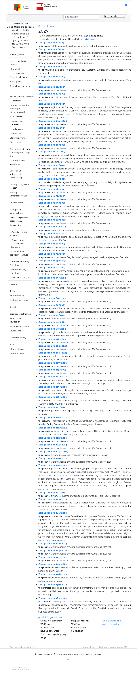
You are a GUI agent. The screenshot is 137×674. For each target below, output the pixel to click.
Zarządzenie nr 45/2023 (52, 233)
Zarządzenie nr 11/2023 (51, 87)
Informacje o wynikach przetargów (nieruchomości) (20, 108)
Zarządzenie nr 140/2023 (52, 499)
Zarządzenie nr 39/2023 (51, 202)
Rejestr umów (16, 331)
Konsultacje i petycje (20, 86)
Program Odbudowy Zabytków (19, 263)
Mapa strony (89, 647)
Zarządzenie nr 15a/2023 (52, 121)
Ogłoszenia (15, 142)
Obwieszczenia (17, 353)
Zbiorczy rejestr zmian (20, 314)
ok (68, 659)
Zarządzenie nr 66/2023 (52, 277)
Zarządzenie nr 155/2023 (52, 564)
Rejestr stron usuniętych (16, 320)
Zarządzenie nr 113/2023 (52, 369)
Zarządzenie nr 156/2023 (52, 574)
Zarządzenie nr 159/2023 (52, 584)
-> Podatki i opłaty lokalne (18, 234)
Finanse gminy (16, 203)
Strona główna (17, 54)
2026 (12, 344)
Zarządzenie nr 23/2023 (51, 165)
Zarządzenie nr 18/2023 (51, 144)
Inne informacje (17, 296)
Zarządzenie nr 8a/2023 (52, 66)
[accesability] (126, 5)
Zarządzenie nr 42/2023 (52, 219)
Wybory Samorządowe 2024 (19, 194)
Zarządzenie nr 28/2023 (52, 189)
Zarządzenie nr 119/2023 (52, 427)
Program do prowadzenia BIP (20, 669)
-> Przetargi (15, 101)
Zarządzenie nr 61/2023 (51, 267)
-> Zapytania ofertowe (16, 123)
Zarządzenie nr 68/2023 (52, 298)
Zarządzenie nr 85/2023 (52, 322)
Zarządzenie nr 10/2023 (51, 76)
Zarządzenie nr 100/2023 (52, 346)
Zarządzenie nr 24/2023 (52, 178)
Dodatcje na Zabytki (19, 277)
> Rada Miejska (17, 349)
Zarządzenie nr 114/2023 (52, 376)
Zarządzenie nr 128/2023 (52, 458)
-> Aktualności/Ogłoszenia (21, 95)
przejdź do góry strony (50, 617)
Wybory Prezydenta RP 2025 (19, 186)
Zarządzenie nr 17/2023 (51, 127)
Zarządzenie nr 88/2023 (52, 328)
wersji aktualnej (88, 39)
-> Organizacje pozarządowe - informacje (17, 243)
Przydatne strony (18, 338)
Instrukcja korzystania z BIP (113, 647)
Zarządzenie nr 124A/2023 (53, 451)
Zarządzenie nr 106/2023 (52, 352)
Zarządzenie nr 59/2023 (52, 260)
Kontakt (13, 307)
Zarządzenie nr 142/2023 (52, 543)
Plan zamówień (17, 116)
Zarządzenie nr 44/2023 (52, 226)
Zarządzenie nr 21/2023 (51, 151)
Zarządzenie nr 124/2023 (52, 444)
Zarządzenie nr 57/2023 (51, 253)
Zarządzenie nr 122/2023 (52, 438)
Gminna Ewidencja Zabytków (18, 271)
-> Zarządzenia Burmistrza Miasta (18, 75)
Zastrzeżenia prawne (20, 647)
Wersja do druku (110, 624)
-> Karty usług (16, 129)
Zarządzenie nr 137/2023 (52, 492)
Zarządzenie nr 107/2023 (52, 363)
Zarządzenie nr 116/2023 (52, 386)
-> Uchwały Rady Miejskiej (18, 63)
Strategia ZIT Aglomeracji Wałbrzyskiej (16, 174)
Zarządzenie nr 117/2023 (52, 407)
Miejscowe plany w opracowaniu (19, 219)
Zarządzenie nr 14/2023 (51, 93)
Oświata (13, 284)
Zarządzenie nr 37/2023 (51, 196)
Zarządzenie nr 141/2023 (52, 512)
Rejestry (13, 291)
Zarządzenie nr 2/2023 (51, 49)
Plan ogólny (15, 225)
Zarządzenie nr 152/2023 (52, 557)
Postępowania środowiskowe (17, 211)
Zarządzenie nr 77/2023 (51, 315)
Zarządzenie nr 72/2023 (51, 305)
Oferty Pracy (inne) (18, 138)
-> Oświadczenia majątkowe (17, 162)
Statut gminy (16, 81)
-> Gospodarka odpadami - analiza (19, 253)
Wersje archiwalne (111, 620)
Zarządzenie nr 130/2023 (52, 465)
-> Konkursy (15, 133)
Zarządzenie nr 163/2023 (52, 598)
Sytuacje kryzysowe (19, 326)
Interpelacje (15, 69)
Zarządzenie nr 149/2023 (52, 550)
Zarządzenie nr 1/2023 (51, 42)
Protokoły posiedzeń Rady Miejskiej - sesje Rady (20, 152)
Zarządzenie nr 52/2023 (51, 243)
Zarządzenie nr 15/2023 (51, 104)
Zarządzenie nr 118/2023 (52, 417)
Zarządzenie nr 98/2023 (52, 339)
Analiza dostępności (19, 300)
